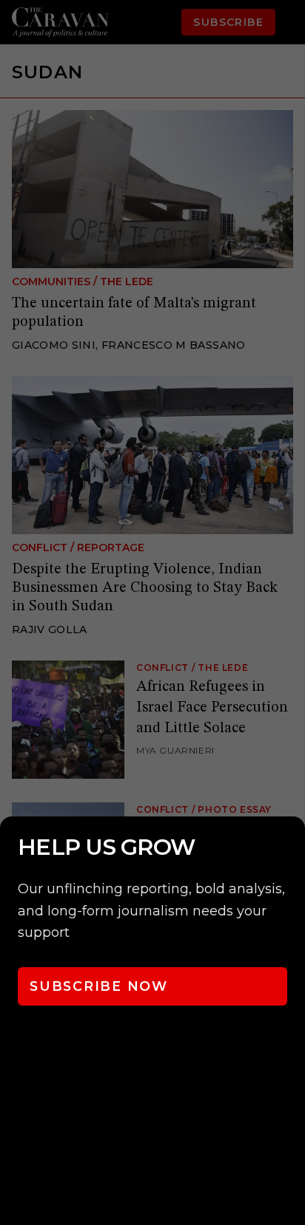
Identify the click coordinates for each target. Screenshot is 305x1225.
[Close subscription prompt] (290, 847)
